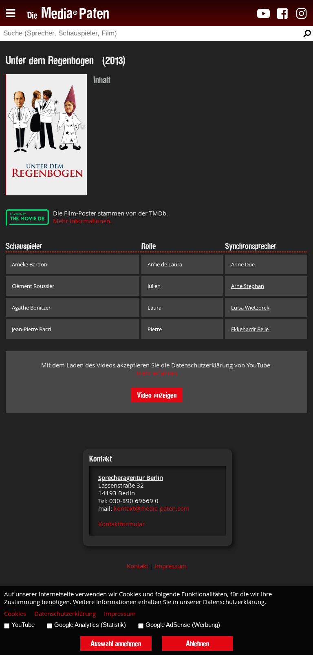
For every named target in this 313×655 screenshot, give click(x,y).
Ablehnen (197, 643)
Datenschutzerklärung (65, 614)
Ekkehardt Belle (250, 329)
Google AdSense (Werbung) (182, 625)
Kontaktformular (121, 524)
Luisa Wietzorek (250, 307)
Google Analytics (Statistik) (90, 625)
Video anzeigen (156, 395)
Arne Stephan (247, 286)
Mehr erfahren (156, 373)
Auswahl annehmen (115, 643)
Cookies (15, 614)
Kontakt (137, 566)
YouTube (23, 625)
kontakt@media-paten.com (152, 508)
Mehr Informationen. (82, 221)
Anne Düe (243, 264)
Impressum (171, 566)
